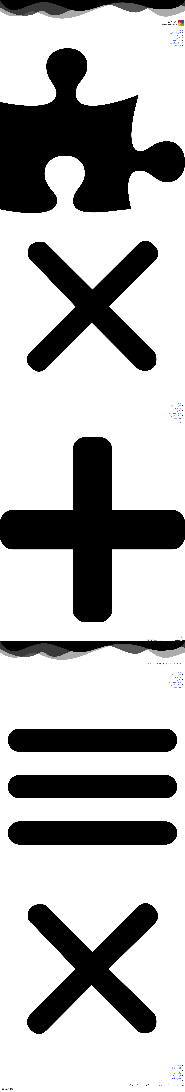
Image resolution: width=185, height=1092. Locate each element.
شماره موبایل (180, 640)
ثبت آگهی (177, 45)
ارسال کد (150, 640)
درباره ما (178, 35)
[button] (92, 224)
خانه (179, 30)
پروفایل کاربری (175, 43)
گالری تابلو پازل (175, 33)
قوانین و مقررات (175, 40)
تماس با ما (177, 38)
